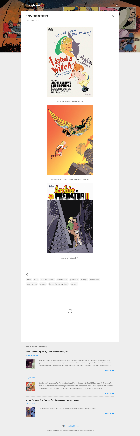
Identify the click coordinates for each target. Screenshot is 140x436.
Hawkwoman (94, 280)
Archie (29, 280)
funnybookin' (34, 5)
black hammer (62, 280)
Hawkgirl (84, 280)
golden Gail (74, 280)
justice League (32, 284)
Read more (109, 370)
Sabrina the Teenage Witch (58, 284)
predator (43, 284)
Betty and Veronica (47, 280)
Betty (36, 280)
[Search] (117, 6)
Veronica (74, 284)
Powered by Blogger (71, 426)
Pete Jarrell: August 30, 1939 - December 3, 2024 (47, 352)
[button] (113, 16)
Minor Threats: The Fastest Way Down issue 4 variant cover (52, 400)
